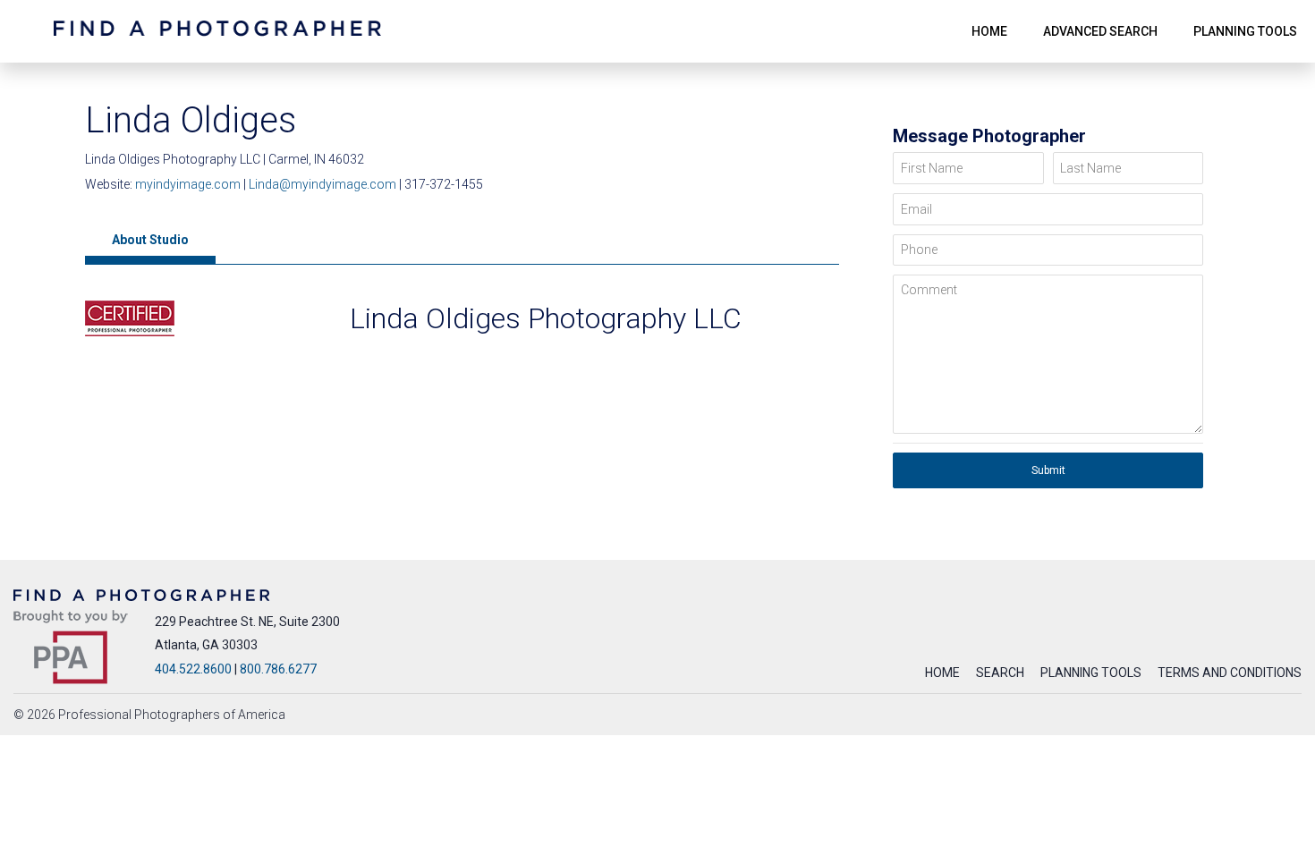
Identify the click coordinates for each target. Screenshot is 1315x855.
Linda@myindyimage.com (322, 184)
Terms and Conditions (1230, 672)
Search (1000, 672)
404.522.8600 (193, 669)
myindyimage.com (189, 184)
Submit (1048, 470)
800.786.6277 (278, 669)
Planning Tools (1090, 672)
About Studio (150, 240)
